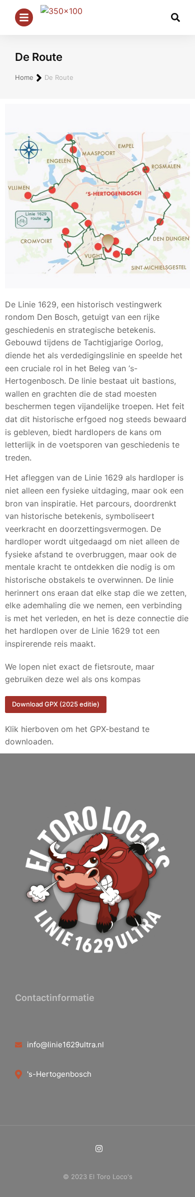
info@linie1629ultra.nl (65, 1044)
